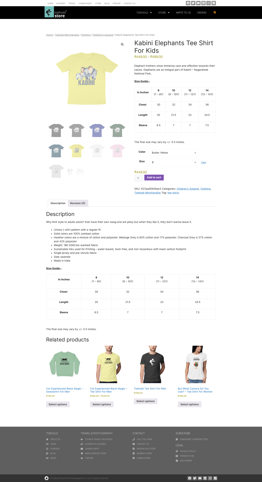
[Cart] (215, 12)
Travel (72, 3)
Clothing (86, 35)
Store (98, 3)
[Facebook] (188, 3)
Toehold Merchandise (67, 35)
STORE (162, 12)
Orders (202, 12)
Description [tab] (58, 203)
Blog (106, 3)
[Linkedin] (203, 3)
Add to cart (154, 177)
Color (142, 151)
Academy (60, 3)
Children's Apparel (103, 35)
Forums (117, 3)
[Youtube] (198, 3)
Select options (58, 404)
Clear (203, 162)
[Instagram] (208, 3)
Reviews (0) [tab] (77, 203)
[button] (122, 44)
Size (142, 161)
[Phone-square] (214, 3)
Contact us (129, 3)
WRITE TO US (183, 12)
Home (50, 3)
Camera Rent (85, 3)
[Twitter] (193, 3)
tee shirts (173, 192)
